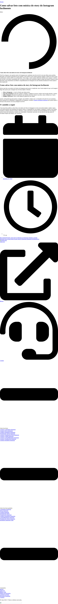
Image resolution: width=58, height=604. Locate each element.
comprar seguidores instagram (41, 100)
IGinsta (1, 1)
